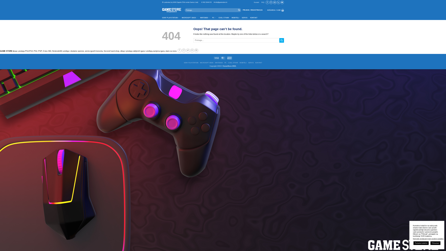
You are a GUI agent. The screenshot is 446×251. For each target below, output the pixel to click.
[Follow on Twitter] (188, 50)
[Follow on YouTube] (282, 2)
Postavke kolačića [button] (421, 243)
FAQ (262, 2)
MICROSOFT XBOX (189, 18)
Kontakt (256, 2)
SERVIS (245, 18)
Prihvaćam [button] (435, 243)
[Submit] (239, 10)
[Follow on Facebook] (267, 2)
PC (213, 18)
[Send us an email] (274, 2)
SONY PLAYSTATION (170, 18)
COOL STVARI (223, 18)
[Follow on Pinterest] (196, 50)
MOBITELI (235, 18)
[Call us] (278, 2)
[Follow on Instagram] (271, 2)
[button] (253, 10)
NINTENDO (204, 18)
